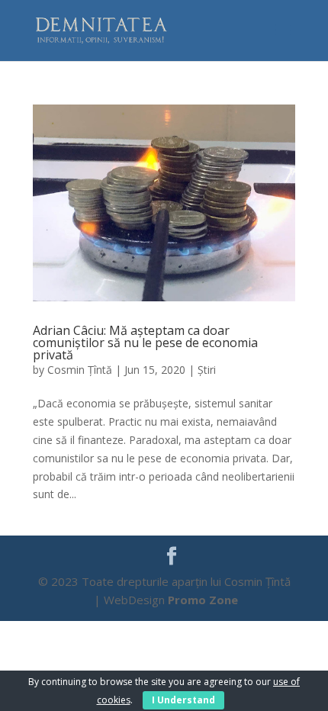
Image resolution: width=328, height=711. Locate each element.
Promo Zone (203, 599)
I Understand (183, 699)
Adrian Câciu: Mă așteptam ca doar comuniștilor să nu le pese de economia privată (145, 342)
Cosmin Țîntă (79, 369)
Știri (207, 369)
